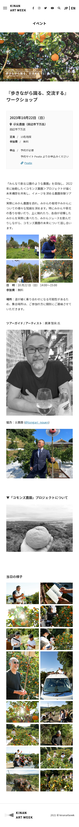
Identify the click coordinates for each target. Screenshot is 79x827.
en (73, 8)
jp (66, 8)
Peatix (28, 163)
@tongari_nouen (36, 422)
